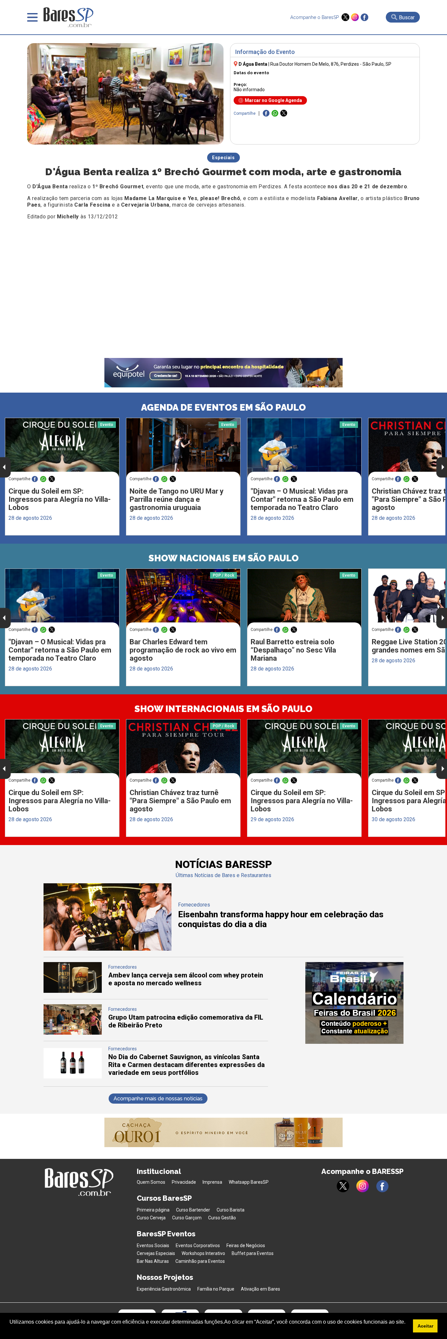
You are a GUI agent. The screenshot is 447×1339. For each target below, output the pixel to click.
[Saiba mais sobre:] (304, 448)
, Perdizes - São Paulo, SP (330, 64)
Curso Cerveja (151, 1217)
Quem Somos (151, 1182)
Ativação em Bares (260, 1289)
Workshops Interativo (203, 1253)
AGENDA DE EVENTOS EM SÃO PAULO (223, 407)
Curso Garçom (187, 1217)
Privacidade (184, 1182)
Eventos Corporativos (198, 1245)
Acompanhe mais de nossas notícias (158, 1098)
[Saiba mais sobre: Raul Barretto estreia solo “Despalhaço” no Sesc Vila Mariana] (304, 599)
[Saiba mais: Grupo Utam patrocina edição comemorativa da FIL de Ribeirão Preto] (73, 1033)
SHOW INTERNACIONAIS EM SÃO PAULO (223, 708)
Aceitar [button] (425, 1326)
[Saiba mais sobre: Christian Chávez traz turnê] (183, 750)
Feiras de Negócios (245, 1245)
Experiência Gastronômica (164, 1289)
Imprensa (212, 1182)
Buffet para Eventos (253, 1253)
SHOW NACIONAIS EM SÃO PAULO (224, 558)
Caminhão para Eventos (200, 1261)
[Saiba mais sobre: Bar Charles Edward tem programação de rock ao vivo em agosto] (183, 599)
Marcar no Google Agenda (273, 100)
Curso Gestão (222, 1217)
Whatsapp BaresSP (249, 1182)
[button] (10, 1330)
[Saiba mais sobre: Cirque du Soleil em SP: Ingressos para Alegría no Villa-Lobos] (62, 448)
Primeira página (153, 1209)
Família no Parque (215, 1289)
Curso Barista (230, 1209)
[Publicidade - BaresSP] (354, 1003)
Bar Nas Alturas (153, 1261)
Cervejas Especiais (156, 1253)
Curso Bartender (193, 1209)
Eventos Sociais (153, 1245)
